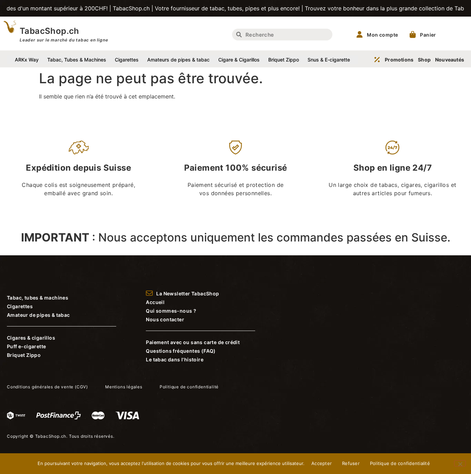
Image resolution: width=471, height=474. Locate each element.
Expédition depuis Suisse (78, 168)
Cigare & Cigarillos (239, 60)
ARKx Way (27, 60)
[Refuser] (460, 463)
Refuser (351, 463)
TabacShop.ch (49, 31)
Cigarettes (127, 60)
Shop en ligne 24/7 (392, 168)
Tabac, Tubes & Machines (76, 60)
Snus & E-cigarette (329, 60)
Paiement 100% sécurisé (235, 168)
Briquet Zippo (283, 60)
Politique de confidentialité (400, 463)
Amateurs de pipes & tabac (178, 60)
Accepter (321, 463)
